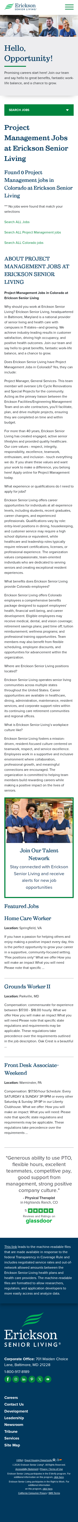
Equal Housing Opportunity (39, 1460)
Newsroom (13, 1424)
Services (11, 1438)
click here (59, 1477)
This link (10, 1246)
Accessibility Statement (26, 1469)
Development (16, 1411)
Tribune (11, 1431)
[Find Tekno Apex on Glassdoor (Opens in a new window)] (39, 1222)
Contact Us (14, 1404)
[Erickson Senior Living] (20, 7)
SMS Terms (54, 1493)
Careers (11, 1397)
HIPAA (19, 1460)
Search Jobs (19, 110)
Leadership (14, 1418)
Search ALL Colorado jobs (23, 242)
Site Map (12, 1445)
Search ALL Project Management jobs (32, 232)
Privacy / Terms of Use (51, 1469)
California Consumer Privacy (32, 1493)
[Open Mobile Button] (69, 7)
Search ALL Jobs (16, 221)
